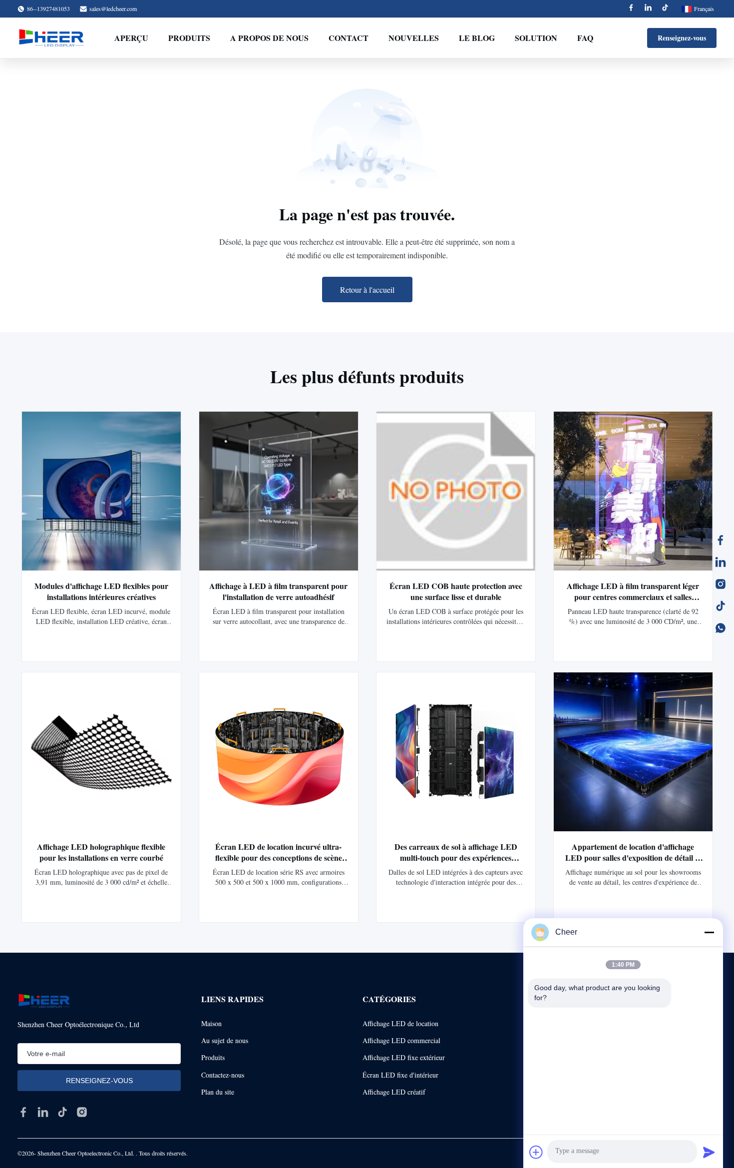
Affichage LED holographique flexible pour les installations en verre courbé (101, 852)
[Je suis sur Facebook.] (721, 540)
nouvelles (413, 37)
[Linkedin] (648, 8)
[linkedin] (43, 1112)
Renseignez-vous (682, 37)
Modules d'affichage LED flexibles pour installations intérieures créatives (101, 591)
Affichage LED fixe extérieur (404, 1057)
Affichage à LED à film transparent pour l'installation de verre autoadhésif (278, 591)
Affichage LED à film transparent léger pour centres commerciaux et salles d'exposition (633, 596)
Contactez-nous (222, 1075)
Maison (211, 1023)
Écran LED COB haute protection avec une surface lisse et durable (455, 591)
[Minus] (709, 932)
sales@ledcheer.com (113, 8)
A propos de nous (269, 37)
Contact (348, 37)
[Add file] (536, 1152)
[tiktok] (62, 1112)
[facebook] (23, 1112)
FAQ (585, 37)
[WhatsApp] (721, 628)
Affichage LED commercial (401, 1040)
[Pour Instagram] (721, 584)
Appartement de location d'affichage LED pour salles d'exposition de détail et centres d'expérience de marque (633, 857)
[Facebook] (631, 8)
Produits (189, 37)
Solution (536, 37)
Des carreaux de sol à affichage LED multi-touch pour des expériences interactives (455, 857)
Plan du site (217, 1092)
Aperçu (131, 37)
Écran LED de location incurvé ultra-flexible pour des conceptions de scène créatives (278, 857)
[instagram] (82, 1112)
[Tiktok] (665, 8)
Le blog (477, 37)
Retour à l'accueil (367, 289)
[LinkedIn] (721, 562)
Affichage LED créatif (394, 1092)
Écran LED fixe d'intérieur (400, 1075)
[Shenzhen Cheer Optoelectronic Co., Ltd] (51, 37)
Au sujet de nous (224, 1040)
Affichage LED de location (400, 1023)
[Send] (709, 1152)
